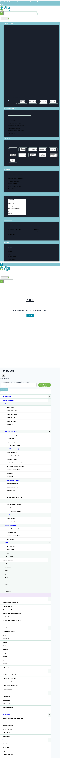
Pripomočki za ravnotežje (13, 469)
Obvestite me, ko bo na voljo (44, 385)
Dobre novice (6, 747)
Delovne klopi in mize (12, 483)
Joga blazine (10, 424)
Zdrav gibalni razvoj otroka (14, 186)
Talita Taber (37, 229)
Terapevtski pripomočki (14, 114)
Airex (6, 563)
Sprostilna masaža (12, 211)
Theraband (8, 591)
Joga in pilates (8, 515)
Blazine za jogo (11, 518)
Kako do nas (34, 336)
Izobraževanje (5, 714)
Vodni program (10, 549)
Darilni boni (19, 346)
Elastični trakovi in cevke (13, 455)
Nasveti (10, 251)
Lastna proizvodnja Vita (9, 631)
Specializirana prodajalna (15, 174)
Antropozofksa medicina (10, 703)
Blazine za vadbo (11, 417)
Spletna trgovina (6, 396)
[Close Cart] (3, 375)
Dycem (6, 574)
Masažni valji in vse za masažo (15, 462)
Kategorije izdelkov (8, 400)
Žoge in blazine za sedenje (14, 511)
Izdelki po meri (11, 133)
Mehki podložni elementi (14, 128)
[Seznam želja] (37, 14)
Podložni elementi (11, 494)
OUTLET (7, 553)
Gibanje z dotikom (12, 234)
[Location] (1, 5)
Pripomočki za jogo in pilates (14, 522)
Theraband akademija (9, 722)
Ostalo (6, 542)
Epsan (6, 577)
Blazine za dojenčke (12, 410)
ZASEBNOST (30, 365)
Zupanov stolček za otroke (14, 118)
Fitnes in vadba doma (10, 525)
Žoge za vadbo (10, 539)
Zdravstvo (11, 199)
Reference (33, 341)
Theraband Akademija (13, 232)
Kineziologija (11, 206)
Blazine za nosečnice (12, 414)
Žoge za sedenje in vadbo (11, 431)
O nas (32, 338)
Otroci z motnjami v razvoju (12, 480)
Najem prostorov (12, 256)
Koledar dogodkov (12, 259)
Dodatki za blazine (11, 421)
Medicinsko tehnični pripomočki (15, 178)
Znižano (7, 595)
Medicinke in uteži (11, 532)
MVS (6, 588)
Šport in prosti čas (12, 183)
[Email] (2, 5)
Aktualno (4, 740)
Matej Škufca (37, 232)
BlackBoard (8, 567)
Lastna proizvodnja (7, 599)
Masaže (10, 213)
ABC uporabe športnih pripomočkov (13, 718)
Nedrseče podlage (11, 490)
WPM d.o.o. (5, 364)
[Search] (2, 13)
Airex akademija (12, 237)
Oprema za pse (11, 546)
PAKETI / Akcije (9, 556)
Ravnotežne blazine (12, 428)
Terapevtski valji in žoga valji (14, 497)
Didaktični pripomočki (12, 487)
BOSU (6, 570)
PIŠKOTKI (54, 364)
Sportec (5, 663)
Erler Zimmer (6, 667)
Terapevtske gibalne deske (15, 123)
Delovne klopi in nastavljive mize (16, 125)
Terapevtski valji (12, 120)
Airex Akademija (7, 729)
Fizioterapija (11, 203)
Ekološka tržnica (12, 188)
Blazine (7, 403)
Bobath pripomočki (12, 452)
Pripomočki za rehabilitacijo (12, 449)
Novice (9, 254)
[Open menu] (1, 264)
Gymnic (7, 584)
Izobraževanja (19, 341)
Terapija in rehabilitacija (14, 181)
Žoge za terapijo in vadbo (13, 445)
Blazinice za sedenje (12, 435)
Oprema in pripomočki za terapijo (16, 130)
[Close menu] (0, 391)
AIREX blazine (10, 407)
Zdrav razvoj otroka (10, 501)
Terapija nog (10, 473)
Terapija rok (10, 476)
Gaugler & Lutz (9, 581)
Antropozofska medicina (14, 208)
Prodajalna (19, 336)
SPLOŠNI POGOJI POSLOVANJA (43, 364)
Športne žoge (10, 438)
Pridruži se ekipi (34, 343)
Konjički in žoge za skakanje (14, 504)
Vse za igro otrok (11, 508)
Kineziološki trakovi (12, 459)
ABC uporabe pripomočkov (14, 229)
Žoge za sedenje (11, 442)
